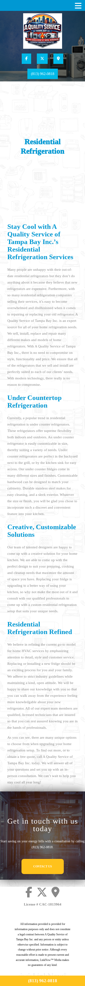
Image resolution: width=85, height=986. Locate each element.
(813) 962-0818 (42, 74)
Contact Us (42, 866)
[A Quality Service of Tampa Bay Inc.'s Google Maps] (58, 58)
